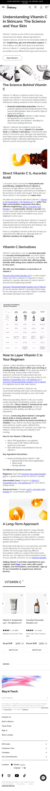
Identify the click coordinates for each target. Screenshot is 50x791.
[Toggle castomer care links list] (46, 748)
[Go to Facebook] (2, 775)
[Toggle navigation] (3, 7)
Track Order (7, 726)
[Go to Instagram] (9, 775)
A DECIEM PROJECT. (8, 786)
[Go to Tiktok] (24, 775)
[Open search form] (30, 7)
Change (22, 765)
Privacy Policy (44, 707)
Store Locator (7, 735)
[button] (43, 777)
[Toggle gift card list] (46, 744)
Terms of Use (7, 709)
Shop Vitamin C (12, 58)
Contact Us (25, 709)
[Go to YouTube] (17, 775)
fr (22, 768)
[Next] (47, 2)
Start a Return (8, 721)
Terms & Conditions (7, 784)
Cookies (30, 784)
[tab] (14, 583)
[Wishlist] (21, 594)
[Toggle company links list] (46, 752)
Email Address (7, 698)
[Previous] (3, 2)
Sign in (4, 730)
